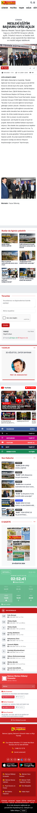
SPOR (32, 803)
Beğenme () (23, 338)
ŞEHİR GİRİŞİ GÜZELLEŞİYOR (6, 245)
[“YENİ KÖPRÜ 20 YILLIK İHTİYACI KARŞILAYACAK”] (10, 273)
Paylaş (6, 68)
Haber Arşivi (25, 791)
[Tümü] (34, 458)
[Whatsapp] (25, 759)
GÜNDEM (4, 8)
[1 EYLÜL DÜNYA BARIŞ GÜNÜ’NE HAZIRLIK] (27, 273)
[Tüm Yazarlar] (34, 348)
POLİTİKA (13, 8)
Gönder (5, 325)
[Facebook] (8, 759)
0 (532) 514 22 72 (8, 696)
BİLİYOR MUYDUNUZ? (22, 803)
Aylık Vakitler (6, 604)
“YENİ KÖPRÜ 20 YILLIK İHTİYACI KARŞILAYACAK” (23, 513)
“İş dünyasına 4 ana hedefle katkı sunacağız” (27, 262)
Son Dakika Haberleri (7, 793)
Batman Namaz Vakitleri (9, 781)
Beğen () (14, 338)
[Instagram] (15, 759)
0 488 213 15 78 (20, 748)
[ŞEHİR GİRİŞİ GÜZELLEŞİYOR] (10, 238)
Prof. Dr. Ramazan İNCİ (18, 375)
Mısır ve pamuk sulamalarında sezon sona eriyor (10, 263)
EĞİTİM (24, 801)
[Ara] (31, 3)
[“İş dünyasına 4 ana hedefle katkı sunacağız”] (27, 255)
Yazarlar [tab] (6, 348)
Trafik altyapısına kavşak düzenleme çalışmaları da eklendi (27, 246)
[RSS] (29, 759)
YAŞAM (21, 8)
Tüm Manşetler (26, 786)
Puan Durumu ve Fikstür (9, 787)
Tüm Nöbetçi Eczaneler (19, 720)
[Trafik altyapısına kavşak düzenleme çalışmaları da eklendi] (27, 238)
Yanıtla (7, 338)
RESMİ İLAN (31, 801)
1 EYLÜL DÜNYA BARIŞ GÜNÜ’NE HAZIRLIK (26, 279)
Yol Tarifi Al (20, 696)
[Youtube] (18, 759)
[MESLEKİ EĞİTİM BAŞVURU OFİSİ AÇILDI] (18, 55)
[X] (11, 759)
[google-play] (27, 765)
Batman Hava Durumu (24, 775)
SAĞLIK (28, 8)
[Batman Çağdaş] (8, 2)
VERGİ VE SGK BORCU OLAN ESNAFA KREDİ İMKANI (25, 504)
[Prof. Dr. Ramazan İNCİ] (18, 366)
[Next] (22, 759)
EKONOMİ (19, 500)
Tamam (23, 810)
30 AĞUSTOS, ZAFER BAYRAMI (18, 352)
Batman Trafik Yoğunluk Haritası (24, 781)
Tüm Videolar (31, 387)
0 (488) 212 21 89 (8, 707)
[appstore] (9, 765)
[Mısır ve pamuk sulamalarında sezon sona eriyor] (10, 255)
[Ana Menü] (34, 3)
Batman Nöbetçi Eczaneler (9, 775)
